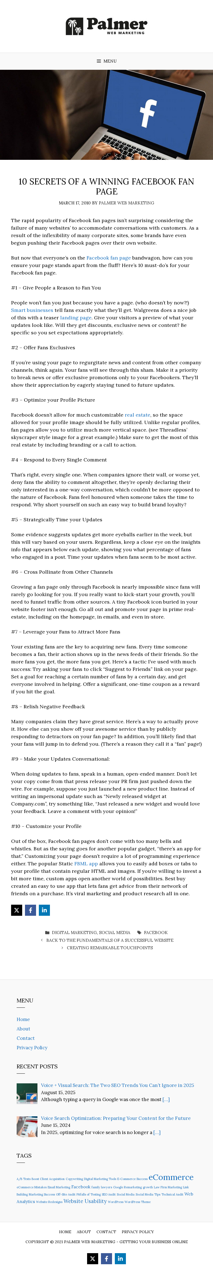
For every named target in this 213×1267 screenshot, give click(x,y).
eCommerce (171, 1177)
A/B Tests (24, 1179)
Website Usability (85, 1201)
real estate (137, 415)
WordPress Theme (138, 1202)
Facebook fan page (109, 258)
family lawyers (102, 1187)
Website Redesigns (49, 1202)
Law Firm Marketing (168, 1187)
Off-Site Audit (65, 1194)
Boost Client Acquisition (48, 1179)
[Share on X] (16, 910)
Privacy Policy (32, 1048)
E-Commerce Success (132, 1179)
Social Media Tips (148, 1194)
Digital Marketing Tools (100, 1179)
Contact (26, 1038)
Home (23, 1019)
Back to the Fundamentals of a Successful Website (109, 940)
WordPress (115, 1202)
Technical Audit (172, 1194)
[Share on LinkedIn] (44, 910)
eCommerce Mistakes (32, 1187)
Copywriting (74, 1179)
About (23, 1029)
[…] (166, 1099)
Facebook (156, 932)
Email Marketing (59, 1187)
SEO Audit (109, 1194)
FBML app (86, 863)
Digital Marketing (74, 932)
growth (148, 1187)
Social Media (114, 932)
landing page (76, 317)
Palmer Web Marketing (89, 1241)
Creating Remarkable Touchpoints (110, 947)
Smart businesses (32, 310)
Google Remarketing (127, 1187)
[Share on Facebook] (30, 910)
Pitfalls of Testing (89, 1194)
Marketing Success (42, 1194)
